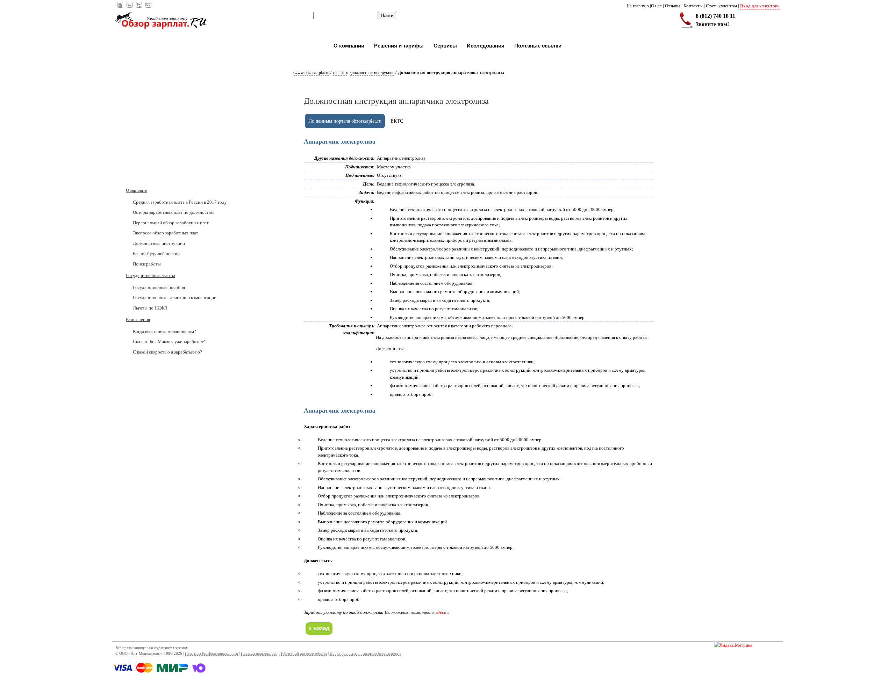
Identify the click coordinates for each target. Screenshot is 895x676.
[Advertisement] (169, 141)
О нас (656, 5)
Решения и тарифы (399, 46)
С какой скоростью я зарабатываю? (167, 352)
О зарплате (136, 190)
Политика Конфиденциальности (211, 653)
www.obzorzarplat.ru (311, 72)
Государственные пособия (159, 287)
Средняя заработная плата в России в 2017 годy (180, 202)
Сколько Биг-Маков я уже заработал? (169, 341)
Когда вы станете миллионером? (164, 331)
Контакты (693, 5)
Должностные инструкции (372, 72)
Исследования (485, 46)
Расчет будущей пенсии (156, 253)
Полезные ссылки (537, 46)
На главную (637, 5)
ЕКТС (397, 121)
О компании (349, 46)
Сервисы (445, 46)
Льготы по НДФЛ (150, 308)
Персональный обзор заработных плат (171, 222)
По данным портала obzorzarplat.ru (344, 121)
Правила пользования (259, 653)
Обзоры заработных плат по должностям (173, 212)
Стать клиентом (721, 5)
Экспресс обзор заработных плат (165, 232)
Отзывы (672, 5)
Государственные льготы (150, 275)
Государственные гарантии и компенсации (174, 297)
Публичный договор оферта (303, 653)
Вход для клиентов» (760, 5)
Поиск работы (147, 264)
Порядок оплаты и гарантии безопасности (365, 653)
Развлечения (138, 319)
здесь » (443, 612)
